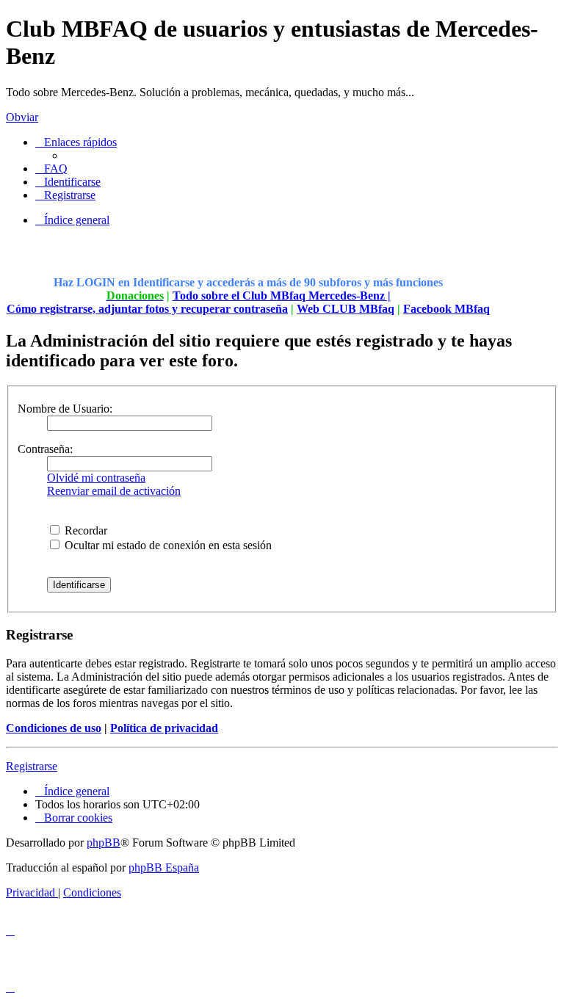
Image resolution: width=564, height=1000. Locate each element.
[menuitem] (51, 168)
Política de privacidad (164, 728)
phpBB (103, 842)
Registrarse (31, 766)
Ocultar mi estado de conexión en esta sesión (167, 545)
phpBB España (164, 867)
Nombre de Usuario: (65, 408)
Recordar (84, 530)
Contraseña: (45, 449)
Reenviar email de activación (114, 491)
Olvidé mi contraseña (96, 477)
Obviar (22, 117)
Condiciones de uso (53, 728)
